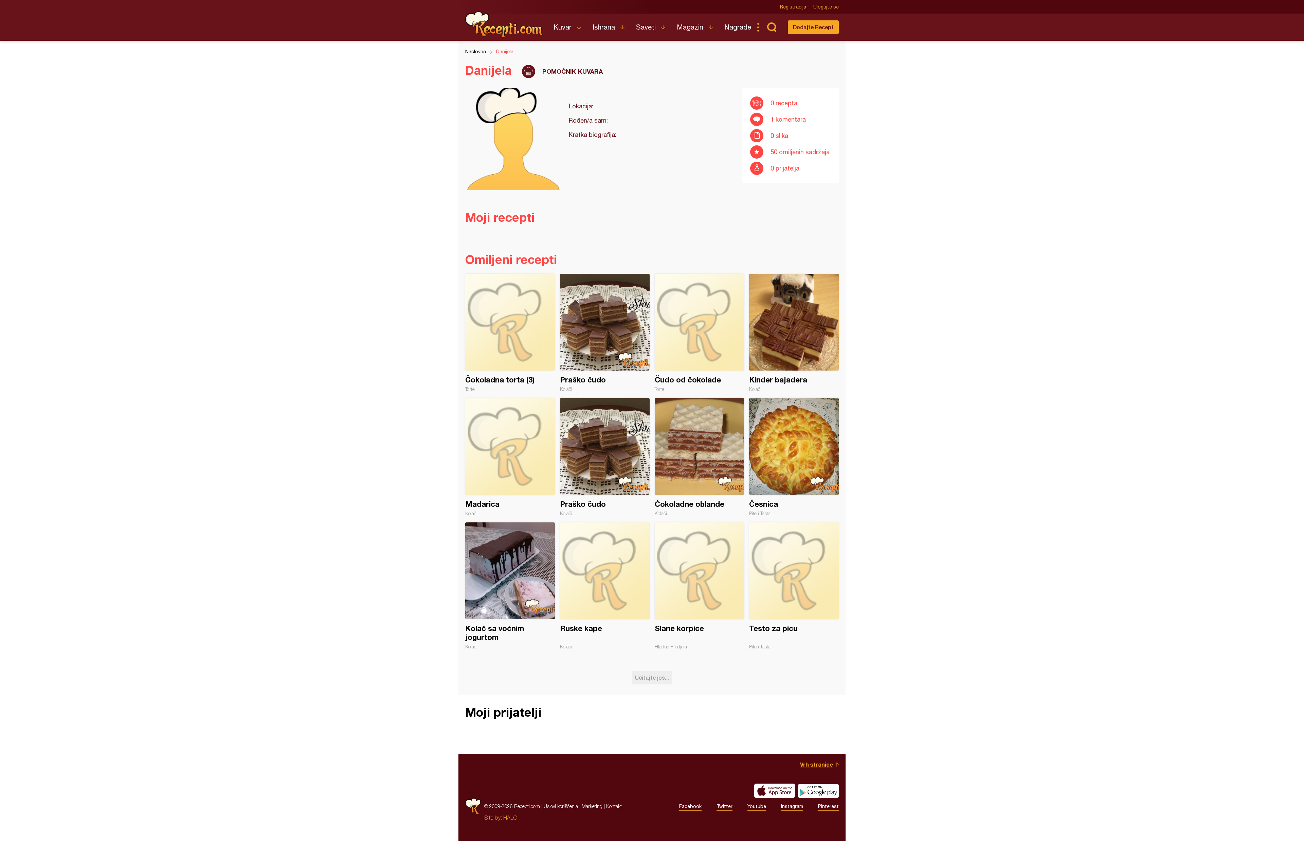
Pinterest (828, 806)
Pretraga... (771, 27)
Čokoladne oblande (699, 457)
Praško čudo (605, 333)
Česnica (794, 457)
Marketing (592, 806)
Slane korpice (699, 585)
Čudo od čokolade (699, 333)
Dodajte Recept (813, 27)
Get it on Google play (818, 791)
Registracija (793, 7)
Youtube (756, 806)
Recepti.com (504, 24)
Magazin (690, 27)
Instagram (792, 806)
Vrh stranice (816, 764)
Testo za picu (794, 585)
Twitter (724, 806)
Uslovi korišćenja (561, 806)
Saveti (646, 27)
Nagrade (737, 27)
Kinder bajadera (794, 333)
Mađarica (510, 457)
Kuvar (563, 27)
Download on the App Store (774, 791)
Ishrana (604, 27)
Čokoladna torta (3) (510, 333)
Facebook (690, 806)
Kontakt (614, 806)
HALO (510, 818)
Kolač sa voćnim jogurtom (510, 585)
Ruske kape (605, 585)
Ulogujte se (826, 7)
